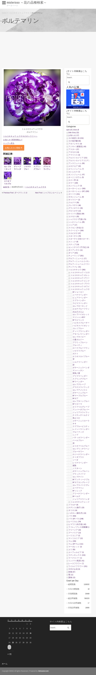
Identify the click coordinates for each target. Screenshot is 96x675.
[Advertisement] (48, 49)
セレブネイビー (79, 336)
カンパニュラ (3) (75, 185)
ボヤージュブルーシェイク (84, 471)
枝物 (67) (71, 572)
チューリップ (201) (76, 255)
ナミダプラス (78, 457)
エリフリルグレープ (81, 406)
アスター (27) (73, 149)
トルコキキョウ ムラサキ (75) (82, 289)
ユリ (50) (71, 549)
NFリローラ (77, 404)
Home (4, 13)
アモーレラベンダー (81, 334)
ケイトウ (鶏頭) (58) (76, 213)
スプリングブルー (80, 378)
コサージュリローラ (81, 420)
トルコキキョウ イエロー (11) (82, 272)
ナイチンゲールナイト (82, 415)
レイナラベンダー (80, 462)
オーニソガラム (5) (76, 177)
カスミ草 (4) (73, 180)
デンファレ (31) (74, 266)
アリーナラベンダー (81, 493)
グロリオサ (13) (74, 211)
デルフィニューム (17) (77, 258)
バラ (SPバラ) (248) (75, 518)
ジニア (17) (72, 225)
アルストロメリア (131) (77, 157)
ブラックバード (79, 474)
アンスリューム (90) (76, 163)
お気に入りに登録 (12, 147)
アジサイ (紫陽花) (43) (77, 146)
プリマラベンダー (80, 376)
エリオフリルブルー (81, 446)
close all (76, 129)
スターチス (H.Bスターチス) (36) (81, 239)
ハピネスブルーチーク (82, 322)
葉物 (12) (71, 577)
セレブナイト (78, 476)
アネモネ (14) (73, 152)
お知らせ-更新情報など (13, 139)
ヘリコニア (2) (74, 535)
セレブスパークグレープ (83, 485)
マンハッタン (78, 370)
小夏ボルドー (78, 339)
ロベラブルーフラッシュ (83, 348)
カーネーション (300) (76, 188)
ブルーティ (77, 345)
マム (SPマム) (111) (75, 544)
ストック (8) (73, 241)
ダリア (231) (73, 253)
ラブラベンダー (79, 300)
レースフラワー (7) (76, 563)
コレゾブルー (78, 328)
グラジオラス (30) (75, 208)
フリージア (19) (74, 530)
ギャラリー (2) (74, 199)
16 (30, 633)
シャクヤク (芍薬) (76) (77, 219)
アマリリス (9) (74, 155)
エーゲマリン (78, 488)
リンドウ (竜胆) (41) (76, 560)
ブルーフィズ (78, 432)
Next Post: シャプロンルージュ (47, 192)
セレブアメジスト (80, 390)
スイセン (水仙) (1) (75, 227)
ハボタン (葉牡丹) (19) (77, 513)
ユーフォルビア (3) (76, 552)
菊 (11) (70, 574)
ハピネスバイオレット (82, 325)
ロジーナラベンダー (81, 454)
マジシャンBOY (79, 317)
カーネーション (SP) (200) (78, 191)
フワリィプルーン (80, 342)
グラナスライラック (81, 387)
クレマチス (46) (74, 205)
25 (13, 642)
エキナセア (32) (74, 166)
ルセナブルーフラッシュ (83, 308)
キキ (74, 423)
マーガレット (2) (75, 546)
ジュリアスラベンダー (82, 499)
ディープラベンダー (81, 331)
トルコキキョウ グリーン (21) (82, 278)
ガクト (75, 353)
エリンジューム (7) (76, 169)
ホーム (4, 663)
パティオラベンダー (81, 437)
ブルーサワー (78, 451)
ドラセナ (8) (73, 504)
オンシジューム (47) (76, 174)
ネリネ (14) (72, 510)
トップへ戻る (8, 143)
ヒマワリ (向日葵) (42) (77, 524)
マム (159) (72, 541)
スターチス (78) (74, 236)
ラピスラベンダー (80, 303)
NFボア (75, 398)
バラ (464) (72, 516)
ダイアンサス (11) (75, 250)
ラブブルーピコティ (81, 426)
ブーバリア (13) (74, 532)
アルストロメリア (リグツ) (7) (80, 160)
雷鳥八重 (76, 373)
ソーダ (75, 460)
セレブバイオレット (81, 314)
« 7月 (10, 654)
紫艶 (74, 465)
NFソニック (77, 490)
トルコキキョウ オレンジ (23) (82, 275)
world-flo (6, 187)
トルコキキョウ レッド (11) (81, 502)
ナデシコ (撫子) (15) (76, 507)
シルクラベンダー (80, 362)
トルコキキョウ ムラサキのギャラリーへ (20, 136)
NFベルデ (76, 496)
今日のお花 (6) (74, 569)
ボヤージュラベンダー (82, 367)
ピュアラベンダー (80, 297)
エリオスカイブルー (81, 356)
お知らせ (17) (73, 135)
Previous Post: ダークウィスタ (16, 192)
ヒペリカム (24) (74, 521)
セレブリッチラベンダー (83, 448)
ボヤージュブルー (80, 392)
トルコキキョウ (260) (76, 269)
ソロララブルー (79, 350)
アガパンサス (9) (75, 143)
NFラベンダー (78, 381)
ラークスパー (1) (75, 558)
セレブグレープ (79, 384)
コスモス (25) (73, 216)
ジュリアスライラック (82, 412)
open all (69, 129)
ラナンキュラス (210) (76, 555)
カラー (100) (73, 183)
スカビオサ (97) (74, 233)
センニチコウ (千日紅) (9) (78, 247)
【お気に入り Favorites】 (13, 7)
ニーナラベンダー (80, 294)
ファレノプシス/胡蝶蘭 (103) (80, 527)
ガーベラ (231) (74, 194)
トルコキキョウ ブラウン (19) (82, 283)
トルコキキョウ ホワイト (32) (82, 286)
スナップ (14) (73, 244)
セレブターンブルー (81, 401)
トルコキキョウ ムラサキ (18, 13)
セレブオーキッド (80, 306)
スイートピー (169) (76, 230)
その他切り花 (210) (76, 138)
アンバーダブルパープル (83, 409)
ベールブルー (78, 440)
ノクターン (77, 468)
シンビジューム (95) (76, 222)
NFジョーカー (78, 292)
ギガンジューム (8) (76, 197)
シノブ (75, 434)
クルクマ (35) (73, 202)
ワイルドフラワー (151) (77, 566)
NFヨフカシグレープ (81, 482)
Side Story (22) (73, 132)
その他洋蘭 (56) (74, 141)
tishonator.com (43, 671)
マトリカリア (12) (75, 538)
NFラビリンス (78, 320)
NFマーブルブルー (80, 395)
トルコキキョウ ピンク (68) (81, 280)
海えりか (76, 418)
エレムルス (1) (74, 171)
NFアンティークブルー (82, 479)
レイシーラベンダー (81, 429)
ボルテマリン (78, 311)
